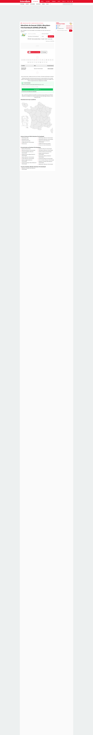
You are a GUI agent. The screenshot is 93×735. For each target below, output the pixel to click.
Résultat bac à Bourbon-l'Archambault (46, 137)
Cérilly (46, 38)
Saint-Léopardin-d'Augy (36, 38)
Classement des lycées (26, 140)
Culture (48, 1)
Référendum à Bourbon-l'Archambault (46, 164)
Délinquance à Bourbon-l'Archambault (46, 150)
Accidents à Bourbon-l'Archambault (45, 148)
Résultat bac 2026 (25, 137)
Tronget (42, 38)
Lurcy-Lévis (50, 38)
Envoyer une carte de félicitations (45, 144)
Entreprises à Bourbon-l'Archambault (45, 158)
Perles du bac (24, 143)
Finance (53, 1)
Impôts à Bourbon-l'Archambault (28, 158)
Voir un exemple (69, 25)
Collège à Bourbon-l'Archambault (28, 142)
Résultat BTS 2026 (25, 139)
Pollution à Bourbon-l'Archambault (45, 151)
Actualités (35, 1)
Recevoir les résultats (35, 52)
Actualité (58, 25)
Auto (59, 1)
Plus (63, 1)
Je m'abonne (36, 89)
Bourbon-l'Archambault (26, 148)
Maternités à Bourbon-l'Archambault (28, 150)
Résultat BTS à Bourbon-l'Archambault (46, 139)
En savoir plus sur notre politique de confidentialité (29, 91)
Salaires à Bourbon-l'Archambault (28, 157)
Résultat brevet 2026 (26, 23)
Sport (42, 1)
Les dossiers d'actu (60, 28)
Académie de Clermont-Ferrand (37, 23)
